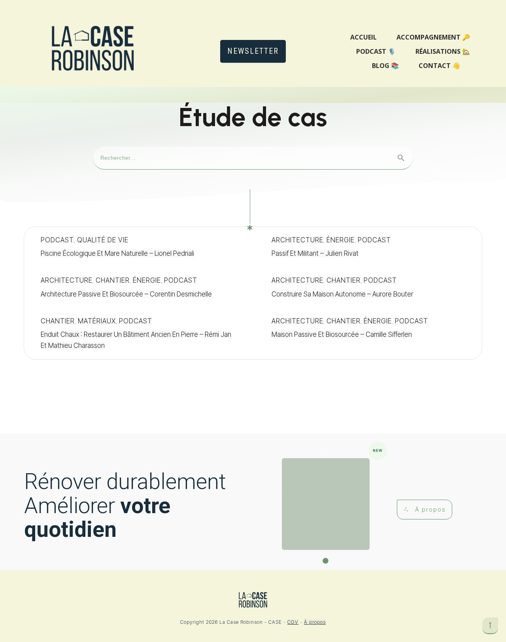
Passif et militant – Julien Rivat (368, 247)
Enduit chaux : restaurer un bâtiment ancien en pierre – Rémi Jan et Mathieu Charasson (137, 333)
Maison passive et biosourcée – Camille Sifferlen (368, 333)
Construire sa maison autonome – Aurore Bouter (368, 288)
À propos (315, 622)
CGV (292, 622)
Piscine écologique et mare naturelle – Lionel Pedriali (137, 247)
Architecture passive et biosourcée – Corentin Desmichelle (137, 288)
